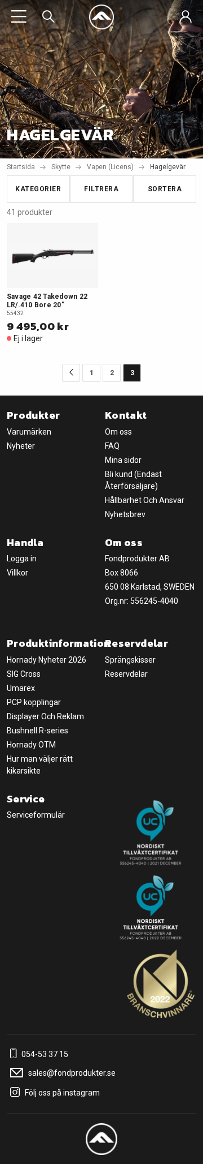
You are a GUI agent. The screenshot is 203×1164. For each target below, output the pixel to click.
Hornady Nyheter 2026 (46, 659)
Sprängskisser (130, 659)
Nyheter (21, 445)
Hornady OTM (31, 744)
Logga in (22, 558)
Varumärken (29, 431)
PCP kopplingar (34, 702)
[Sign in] (185, 17)
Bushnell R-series (37, 730)
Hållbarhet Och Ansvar (144, 500)
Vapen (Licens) (110, 167)
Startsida (21, 167)
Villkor (17, 572)
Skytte (60, 167)
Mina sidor (123, 460)
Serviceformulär (36, 814)
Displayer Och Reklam (45, 716)
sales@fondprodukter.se (71, 1072)
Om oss (118, 431)
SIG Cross (24, 673)
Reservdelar (126, 673)
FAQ (112, 445)
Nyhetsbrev (125, 514)
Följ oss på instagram (61, 1092)
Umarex (21, 688)
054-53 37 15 (44, 1054)
